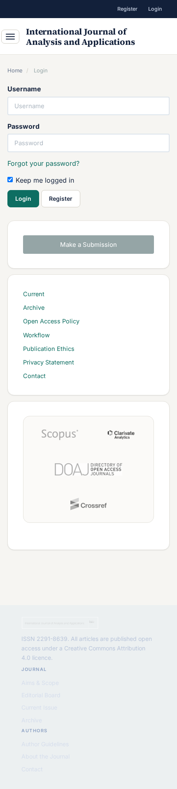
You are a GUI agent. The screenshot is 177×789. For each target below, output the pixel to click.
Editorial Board (41, 695)
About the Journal (45, 756)
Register (127, 9)
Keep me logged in (45, 180)
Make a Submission (88, 244)
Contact (34, 375)
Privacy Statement (48, 362)
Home (15, 70)
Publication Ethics (49, 348)
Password (23, 126)
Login (155, 9)
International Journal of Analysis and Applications (80, 36)
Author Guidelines (45, 743)
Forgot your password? (43, 163)
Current (33, 293)
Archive (33, 307)
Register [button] (60, 198)
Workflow (36, 335)
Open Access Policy (51, 321)
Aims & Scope (40, 682)
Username (24, 89)
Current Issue (39, 707)
